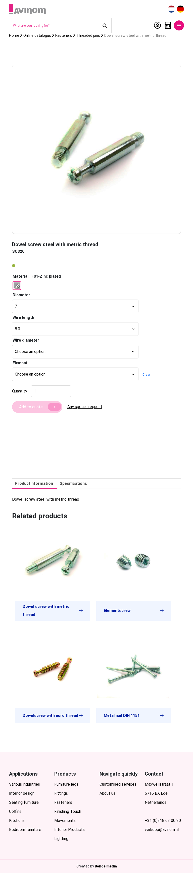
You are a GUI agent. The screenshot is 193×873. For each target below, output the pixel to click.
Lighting (61, 838)
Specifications (73, 483)
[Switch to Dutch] (171, 9)
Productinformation (34, 483)
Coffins (15, 811)
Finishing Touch (67, 811)
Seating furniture (24, 802)
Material (20, 276)
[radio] (17, 285)
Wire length (23, 317)
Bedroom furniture (25, 829)
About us (107, 793)
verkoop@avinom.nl (162, 829)
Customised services (118, 784)
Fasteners (63, 802)
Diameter (21, 295)
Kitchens (17, 820)
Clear (146, 374)
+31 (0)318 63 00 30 (163, 820)
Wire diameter (26, 340)
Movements (65, 820)
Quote (167, 25)
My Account (156, 25)
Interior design (21, 793)
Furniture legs (66, 784)
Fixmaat (20, 362)
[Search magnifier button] (104, 25)
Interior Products (69, 829)
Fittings (61, 793)
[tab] (34, 484)
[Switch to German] (180, 9)
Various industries (24, 784)
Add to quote (31, 407)
